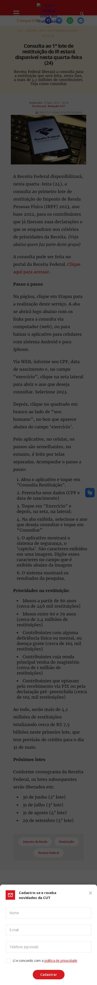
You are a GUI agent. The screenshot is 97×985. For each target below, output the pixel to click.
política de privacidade (60, 960)
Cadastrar (48, 974)
